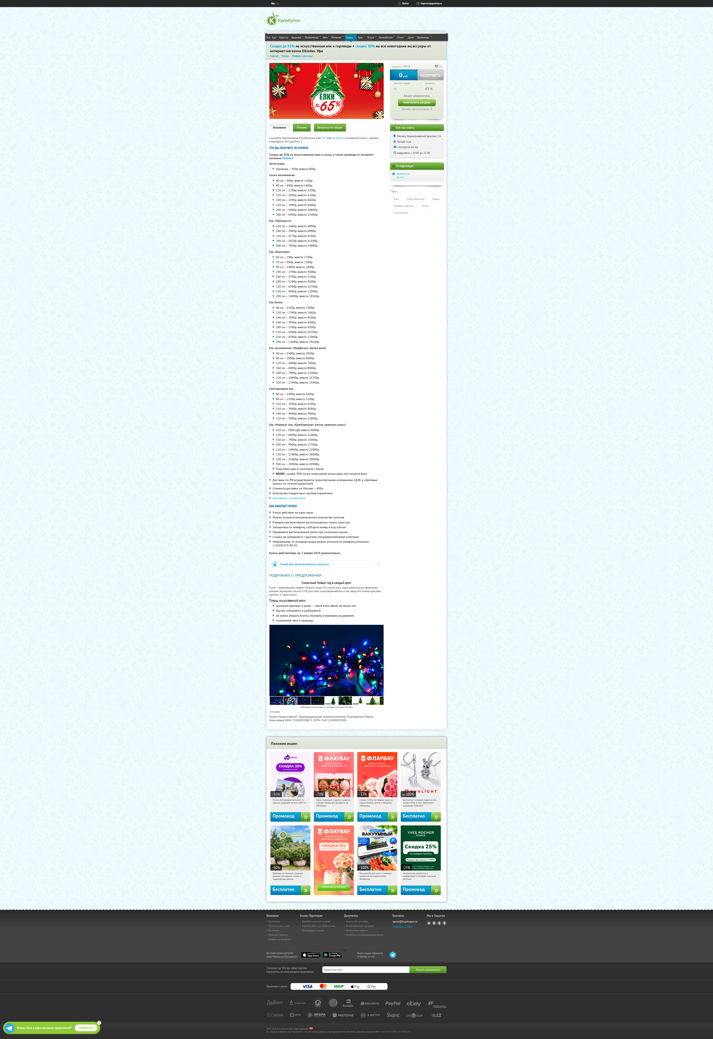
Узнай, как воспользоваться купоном (304, 564)
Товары (351, 37)
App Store (311, 955)
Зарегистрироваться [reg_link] (431, 3)
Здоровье (297, 37)
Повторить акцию (416, 102)
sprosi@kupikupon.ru (405, 921)
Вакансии (273, 930)
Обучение (337, 37)
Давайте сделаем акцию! (316, 921)
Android (337, 138)
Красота (284, 37)
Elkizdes (287, 158)
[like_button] (436, 67)
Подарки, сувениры (404, 205)
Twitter (439, 923)
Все (268, 37)
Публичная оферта (357, 930)
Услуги (372, 37)
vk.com (400, 177)
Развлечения (313, 37)
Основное (279, 127)
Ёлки (396, 198)
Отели (401, 37)
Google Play (332, 955)
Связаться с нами (402, 926)
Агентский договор (357, 921)
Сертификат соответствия (289, 498)
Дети (411, 37)
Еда (274, 37)
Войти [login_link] (405, 3)
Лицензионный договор (360, 926)
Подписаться (86, 1027)
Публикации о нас (278, 926)
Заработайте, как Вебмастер (318, 926)
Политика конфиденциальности (364, 934)
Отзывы (302, 127)
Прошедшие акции (313, 930)
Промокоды (424, 37)
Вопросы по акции (330, 127)
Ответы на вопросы (279, 939)
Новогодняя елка (415, 198)
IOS (324, 138)
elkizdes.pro (403, 174)
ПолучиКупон (387, 37)
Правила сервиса (278, 934)
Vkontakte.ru (434, 923)
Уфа (273, 3)
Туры (361, 37)
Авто (326, 37)
